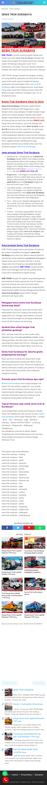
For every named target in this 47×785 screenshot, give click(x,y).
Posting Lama (39, 683)
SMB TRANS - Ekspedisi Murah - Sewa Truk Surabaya (28, 782)
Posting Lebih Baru (9, 683)
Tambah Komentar (8, 19)
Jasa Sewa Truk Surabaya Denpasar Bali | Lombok (34, 552)
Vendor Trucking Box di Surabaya (28, 704)
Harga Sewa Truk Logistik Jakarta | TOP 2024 (12, 552)
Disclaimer (39, 775)
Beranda (5, 9)
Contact (15, 775)
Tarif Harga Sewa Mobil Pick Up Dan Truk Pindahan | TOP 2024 (12, 595)
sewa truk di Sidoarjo (26, 147)
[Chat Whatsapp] (5, 773)
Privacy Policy (26, 775)
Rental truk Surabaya (11, 383)
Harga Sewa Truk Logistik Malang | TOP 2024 (34, 616)
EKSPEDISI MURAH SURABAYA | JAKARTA (32, 571)
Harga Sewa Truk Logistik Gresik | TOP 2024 (12, 573)
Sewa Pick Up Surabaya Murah (33, 593)
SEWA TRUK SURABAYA (23, 690)
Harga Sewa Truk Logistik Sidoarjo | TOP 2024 (12, 616)
